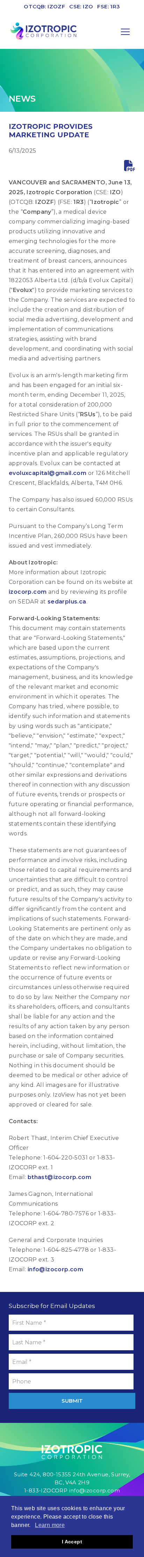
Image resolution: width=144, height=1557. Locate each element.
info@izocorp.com (55, 1269)
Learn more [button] (50, 1525)
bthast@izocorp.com (59, 1177)
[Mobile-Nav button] (125, 32)
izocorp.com (27, 592)
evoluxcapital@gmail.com (47, 473)
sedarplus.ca (67, 601)
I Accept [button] (72, 1541)
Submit (72, 1400)
